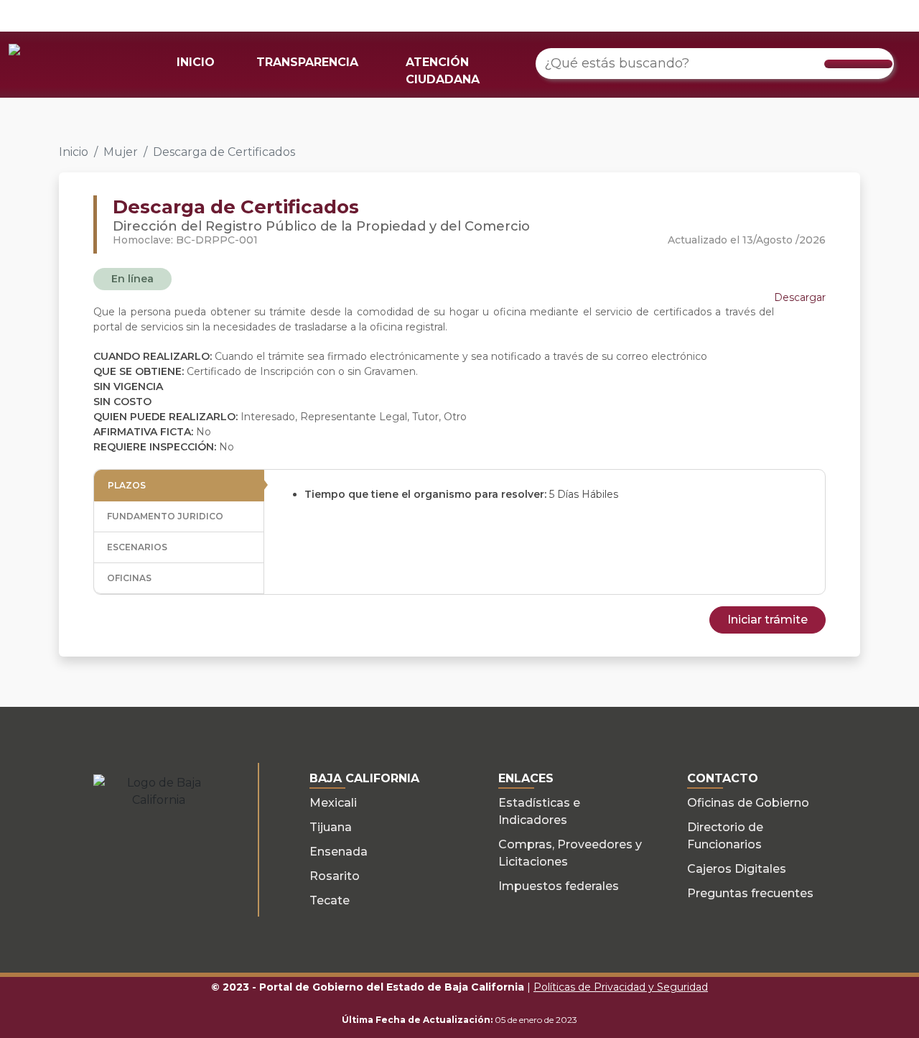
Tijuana (330, 827)
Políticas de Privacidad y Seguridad (620, 987)
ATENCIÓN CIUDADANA (443, 70)
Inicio (73, 152)
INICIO (196, 62)
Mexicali (333, 803)
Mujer (120, 152)
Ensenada (338, 851)
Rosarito (334, 876)
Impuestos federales (558, 886)
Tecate (329, 900)
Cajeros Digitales (736, 869)
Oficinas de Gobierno (748, 803)
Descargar (800, 297)
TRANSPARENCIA (307, 62)
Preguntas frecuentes (750, 893)
